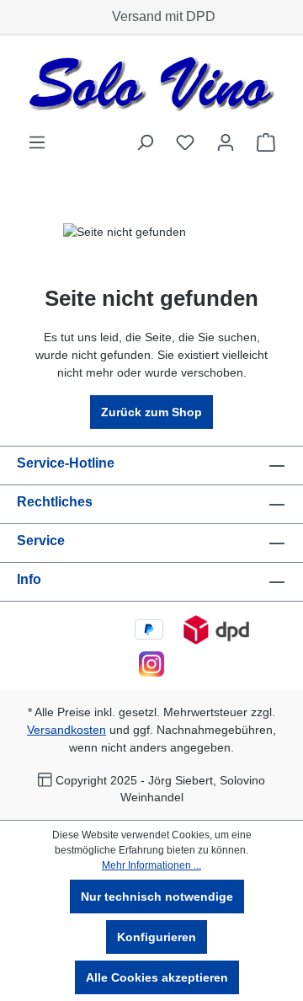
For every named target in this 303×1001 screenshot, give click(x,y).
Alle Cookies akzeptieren (157, 977)
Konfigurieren (156, 937)
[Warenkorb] (266, 142)
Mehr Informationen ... (151, 865)
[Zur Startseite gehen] (151, 84)
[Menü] (37, 142)
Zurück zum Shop (151, 412)
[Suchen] (145, 142)
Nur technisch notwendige (157, 896)
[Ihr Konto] (225, 142)
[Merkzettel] (185, 142)
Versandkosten (66, 729)
